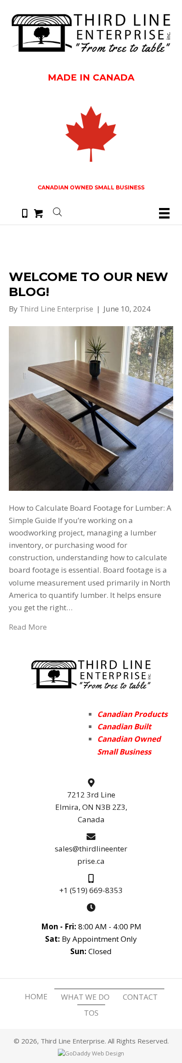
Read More (28, 627)
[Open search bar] (57, 211)
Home (36, 996)
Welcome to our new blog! (88, 284)
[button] (25, 213)
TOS (91, 1013)
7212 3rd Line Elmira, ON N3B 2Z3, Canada (91, 807)
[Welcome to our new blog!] (91, 408)
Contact (140, 997)
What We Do (85, 997)
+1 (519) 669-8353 (91, 890)
